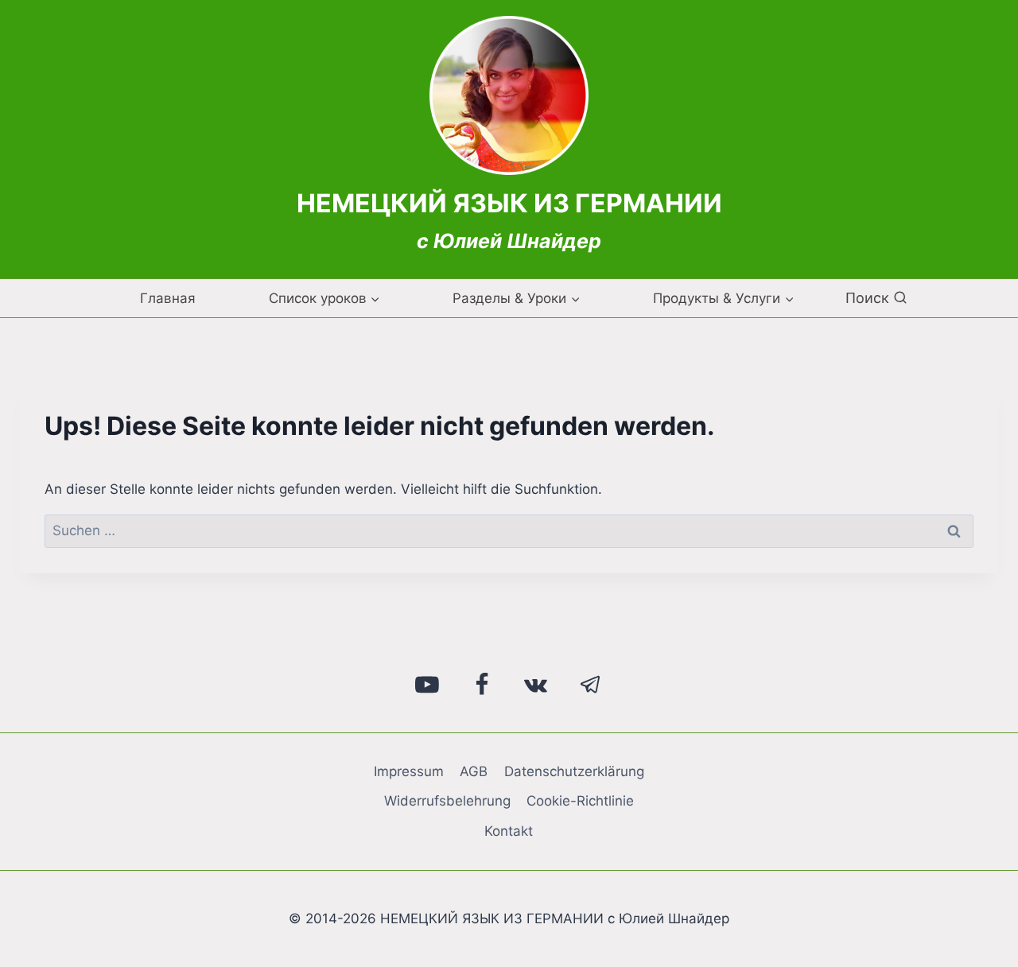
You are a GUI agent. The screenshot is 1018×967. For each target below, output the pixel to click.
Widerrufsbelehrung (447, 801)
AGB (474, 771)
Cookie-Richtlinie (580, 801)
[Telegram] (591, 685)
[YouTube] (428, 685)
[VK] (536, 685)
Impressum (409, 771)
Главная (168, 298)
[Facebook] (482, 685)
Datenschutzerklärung (574, 771)
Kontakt (508, 831)
